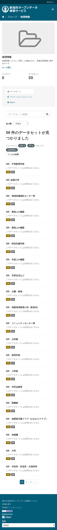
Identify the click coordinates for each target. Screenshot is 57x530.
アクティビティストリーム (20, 96)
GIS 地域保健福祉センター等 (20, 195)
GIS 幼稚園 (12, 434)
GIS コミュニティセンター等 (20, 323)
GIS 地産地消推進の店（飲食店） (22, 307)
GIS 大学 (11, 450)
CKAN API (6, 504)
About (12, 102)
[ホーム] (3, 16)
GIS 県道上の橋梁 (15, 211)
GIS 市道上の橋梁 (15, 259)
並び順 (9, 123)
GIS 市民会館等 (14, 386)
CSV (8, 172)
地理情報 (25, 16)
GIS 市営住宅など (15, 275)
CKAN (6, 517)
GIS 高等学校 (13, 355)
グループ (12, 16)
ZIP (13, 172)
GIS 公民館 (12, 339)
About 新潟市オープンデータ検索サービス (19, 500)
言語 (4, 521)
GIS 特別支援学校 (15, 243)
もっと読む (6, 67)
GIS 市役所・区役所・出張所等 (21, 466)
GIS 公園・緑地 (14, 291)
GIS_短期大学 (12, 179)
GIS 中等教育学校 (15, 163)
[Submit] (47, 114)
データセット (15, 91)
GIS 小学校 (12, 370)
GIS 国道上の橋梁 (15, 227)
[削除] (24, 146)
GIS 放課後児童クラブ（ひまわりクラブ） (27, 418)
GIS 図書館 (12, 402)
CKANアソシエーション (12, 507)
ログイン (50, 2)
